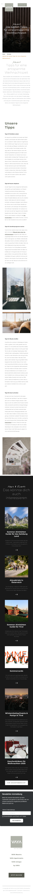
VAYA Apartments (16, 858)
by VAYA (16, 865)
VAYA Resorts (16, 854)
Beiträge (9, 53)
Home (3, 53)
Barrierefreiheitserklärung (16, 892)
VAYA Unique (16, 862)
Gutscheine (8, 422)
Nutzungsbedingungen (11, 890)
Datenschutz (26, 890)
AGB (18, 888)
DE (2, 4)
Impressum (20, 890)
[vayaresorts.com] (9, 7)
